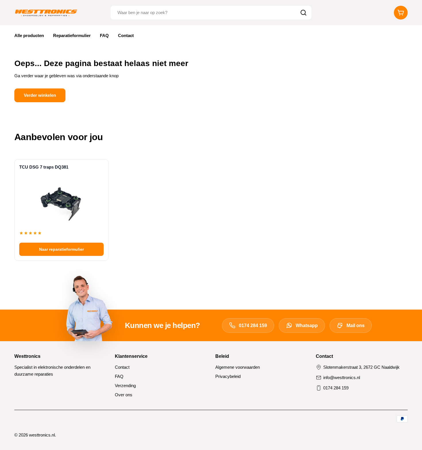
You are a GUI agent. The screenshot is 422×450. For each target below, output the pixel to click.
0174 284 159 (253, 325)
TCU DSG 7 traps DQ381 (43, 167)
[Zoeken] (303, 12)
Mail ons (355, 325)
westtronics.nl (42, 434)
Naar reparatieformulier (61, 249)
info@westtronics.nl (341, 377)
